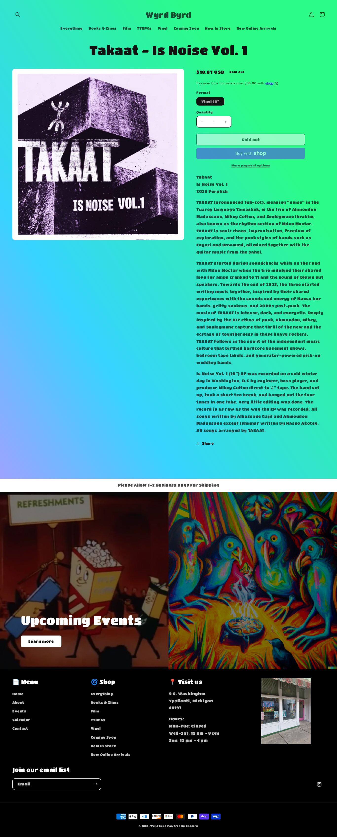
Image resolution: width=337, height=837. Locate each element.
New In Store (103, 746)
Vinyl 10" (212, 102)
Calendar (21, 720)
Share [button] (208, 443)
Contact (20, 728)
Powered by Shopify (182, 825)
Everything (102, 694)
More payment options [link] (250, 165)
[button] (17, 14)
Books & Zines (105, 702)
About (18, 702)
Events (19, 711)
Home (17, 694)
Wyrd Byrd (158, 825)
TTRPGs (98, 720)
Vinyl (96, 728)
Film (95, 711)
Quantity (204, 112)
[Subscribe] (95, 784)
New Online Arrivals (111, 754)
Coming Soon (103, 737)
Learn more (41, 641)
